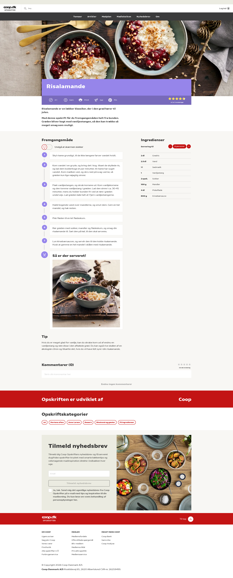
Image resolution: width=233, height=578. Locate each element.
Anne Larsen (74, 422)
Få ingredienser (127, 422)
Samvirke (106, 540)
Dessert (88, 422)
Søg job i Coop (48, 540)
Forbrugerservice (50, 554)
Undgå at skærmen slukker (69, 147)
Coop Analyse (108, 543)
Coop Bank (107, 536)
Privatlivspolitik (79, 551)
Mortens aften (57, 422)
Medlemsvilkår (78, 547)
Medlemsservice (79, 554)
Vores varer (47, 543)
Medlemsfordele (79, 536)
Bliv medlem (77, 543)
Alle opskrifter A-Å (50, 551)
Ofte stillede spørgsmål (82, 540)
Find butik (46, 547)
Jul (44, 422)
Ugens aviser (48, 536)
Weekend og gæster (105, 422)
